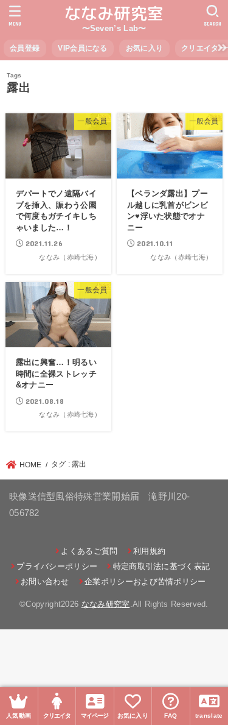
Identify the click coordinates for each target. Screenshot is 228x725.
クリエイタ (57, 715)
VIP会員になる (82, 48)
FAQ (170, 715)
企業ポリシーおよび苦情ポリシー (145, 581)
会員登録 (25, 48)
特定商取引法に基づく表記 (161, 566)
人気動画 (18, 715)
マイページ (94, 715)
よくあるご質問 (89, 551)
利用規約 (149, 551)
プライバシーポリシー (56, 566)
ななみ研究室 (114, 13)
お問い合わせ (45, 581)
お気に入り (145, 48)
